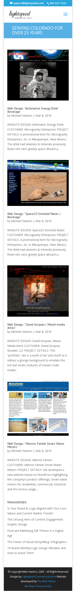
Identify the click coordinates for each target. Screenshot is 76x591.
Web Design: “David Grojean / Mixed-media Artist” (36, 326)
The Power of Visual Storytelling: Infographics (37, 542)
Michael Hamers (21, 115)
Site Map (29, 586)
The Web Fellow (46, 581)
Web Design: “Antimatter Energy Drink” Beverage (33, 110)
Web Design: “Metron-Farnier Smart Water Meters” (35, 445)
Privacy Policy (44, 586)
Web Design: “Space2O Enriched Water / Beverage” (34, 215)
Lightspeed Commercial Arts (38, 576)
